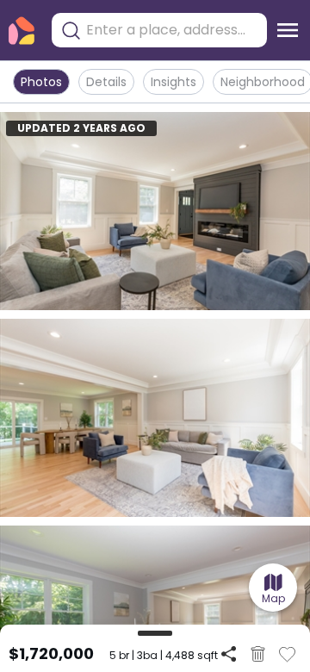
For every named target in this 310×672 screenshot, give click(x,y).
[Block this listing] (258, 654)
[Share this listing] (228, 653)
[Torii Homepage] (21, 30)
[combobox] (172, 30)
